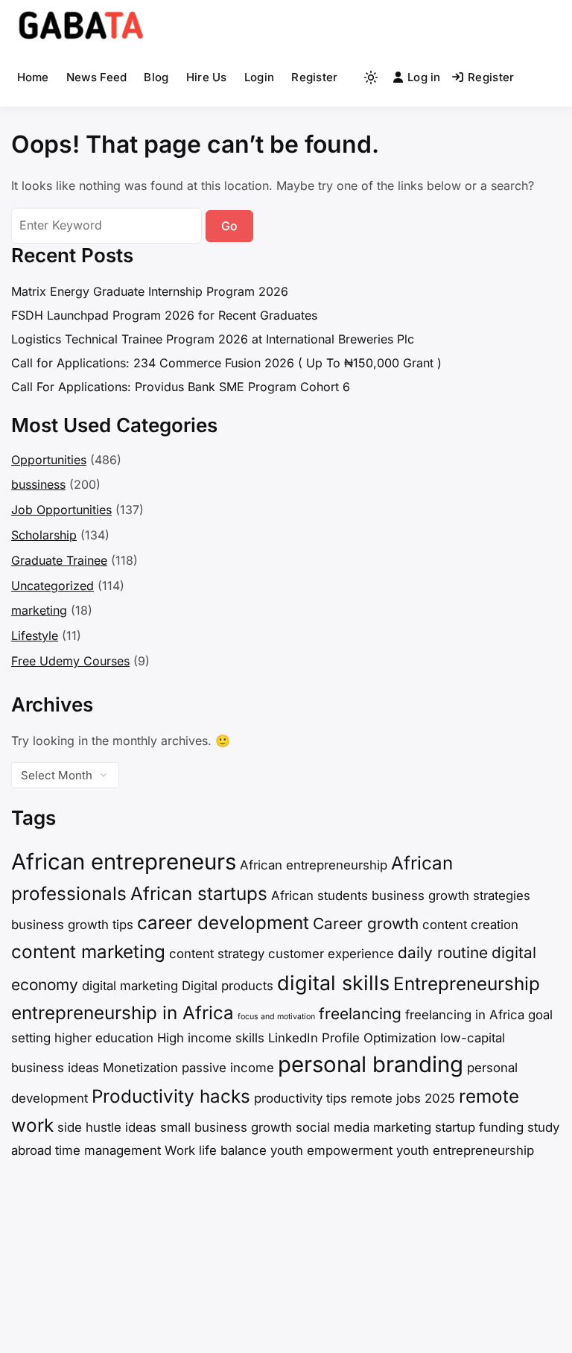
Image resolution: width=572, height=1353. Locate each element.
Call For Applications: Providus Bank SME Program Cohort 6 (180, 386)
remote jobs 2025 (403, 1098)
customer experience (331, 953)
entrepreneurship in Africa (122, 1013)
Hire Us (206, 77)
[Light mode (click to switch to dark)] (371, 77)
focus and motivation (276, 1016)
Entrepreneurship (466, 984)
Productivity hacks (171, 1096)
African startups (198, 893)
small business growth (226, 1127)
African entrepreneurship (313, 865)
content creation (470, 924)
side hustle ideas (106, 1127)
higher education (103, 1037)
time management (108, 1150)
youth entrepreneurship (465, 1150)
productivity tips (300, 1098)
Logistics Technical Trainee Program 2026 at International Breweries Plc (212, 339)
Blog (156, 77)
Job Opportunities (61, 509)
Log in (424, 77)
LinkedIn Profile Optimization (352, 1037)
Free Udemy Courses (70, 660)
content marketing (88, 952)
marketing (39, 610)
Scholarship (44, 534)
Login (259, 77)
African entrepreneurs (123, 862)
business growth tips (72, 924)
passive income (228, 1067)
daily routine (443, 952)
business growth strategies (451, 895)
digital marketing (130, 985)
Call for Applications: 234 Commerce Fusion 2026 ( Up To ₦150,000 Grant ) (226, 362)
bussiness (38, 484)
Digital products (227, 985)
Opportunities (48, 459)
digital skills (333, 983)
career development (223, 923)
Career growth (366, 923)
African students (319, 895)
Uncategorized (52, 585)
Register (314, 77)
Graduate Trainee (59, 560)
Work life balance (216, 1150)
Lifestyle (34, 635)
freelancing (360, 1013)
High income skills (210, 1037)
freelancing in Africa (464, 1014)
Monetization (140, 1067)
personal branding (370, 1064)
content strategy (216, 953)
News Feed (96, 77)
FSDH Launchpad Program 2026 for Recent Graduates (164, 315)
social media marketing (363, 1127)
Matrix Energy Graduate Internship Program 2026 (149, 291)
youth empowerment (331, 1150)
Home (33, 77)
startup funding (479, 1127)
